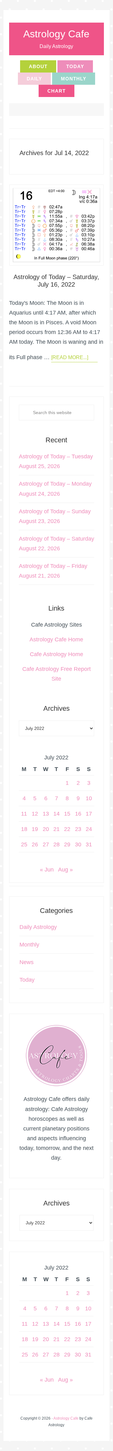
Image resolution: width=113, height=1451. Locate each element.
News (26, 962)
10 (89, 798)
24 (89, 829)
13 (46, 814)
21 (56, 829)
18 (24, 829)
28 (56, 844)
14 (56, 814)
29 (67, 844)
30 (78, 844)
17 (89, 814)
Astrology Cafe (56, 34)
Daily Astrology (38, 927)
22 (67, 829)
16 (78, 814)
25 (24, 844)
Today (27, 980)
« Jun (47, 869)
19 (35, 829)
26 (35, 844)
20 (46, 829)
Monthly (29, 944)
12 (35, 814)
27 (46, 844)
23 (78, 829)
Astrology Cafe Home (56, 639)
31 (89, 844)
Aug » (65, 869)
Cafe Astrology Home (56, 654)
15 (67, 814)
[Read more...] (69, 357)
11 (24, 814)
